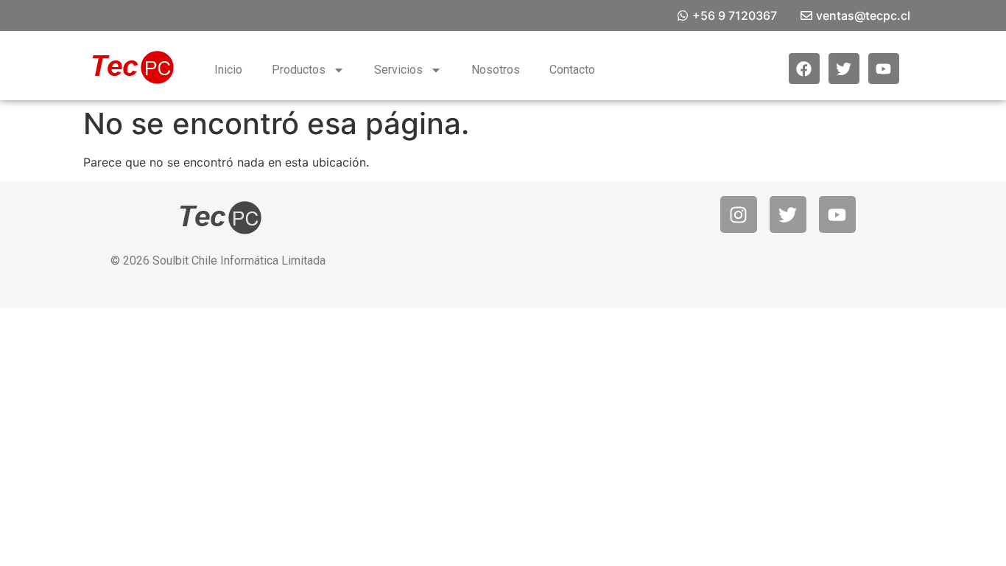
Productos (299, 70)
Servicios (398, 70)
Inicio (228, 70)
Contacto (572, 70)
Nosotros (495, 70)
